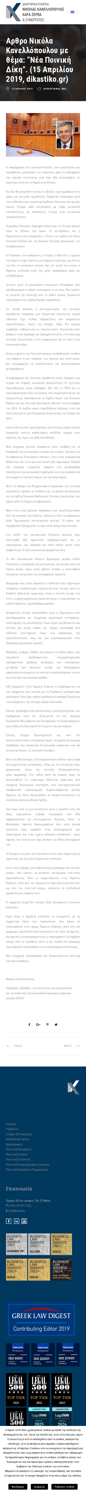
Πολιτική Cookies (16, 1154)
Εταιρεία (11, 1124)
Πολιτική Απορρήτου (18, 1149)
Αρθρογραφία (14, 1144)
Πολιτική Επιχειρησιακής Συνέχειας (27, 1164)
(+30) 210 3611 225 (20, 1205)
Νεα (64, 89)
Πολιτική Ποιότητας (18, 1159)
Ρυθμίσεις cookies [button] (64, 1486)
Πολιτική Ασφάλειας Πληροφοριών (27, 1169)
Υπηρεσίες (12, 1129)
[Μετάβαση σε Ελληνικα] (72, 11)
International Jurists (17, 1139)
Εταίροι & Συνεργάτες (19, 1134)
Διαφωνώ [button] (39, 1486)
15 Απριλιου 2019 (22, 89)
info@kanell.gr (16, 1211)
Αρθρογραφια (51, 89)
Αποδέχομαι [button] (18, 1486)
